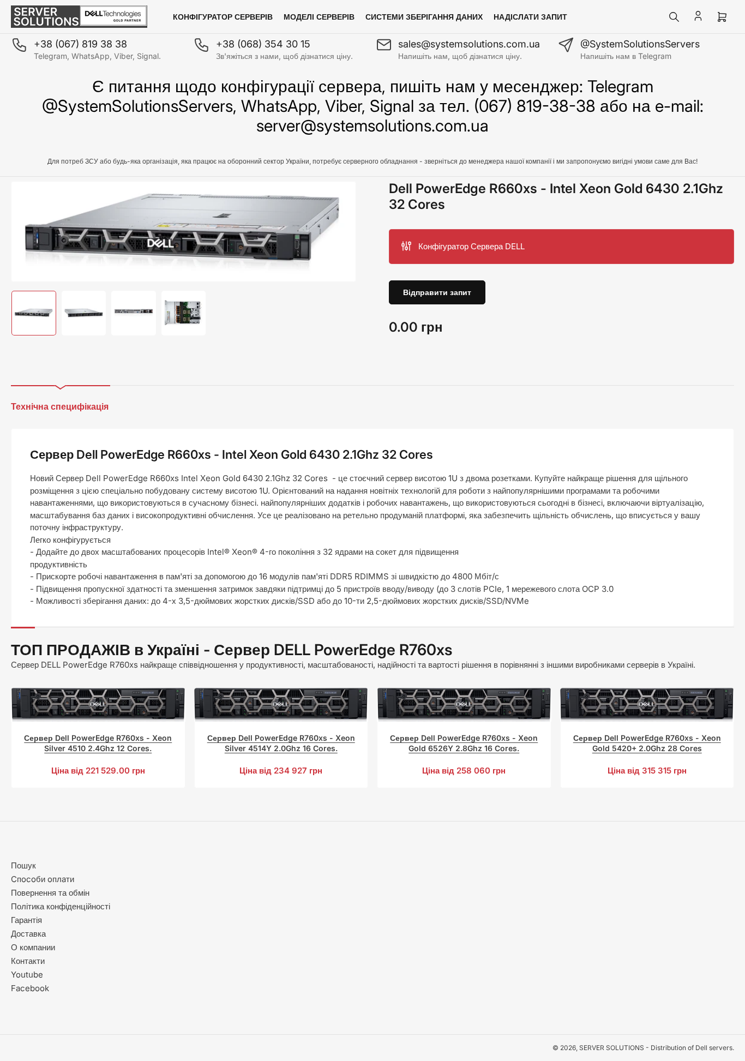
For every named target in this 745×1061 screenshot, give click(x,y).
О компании (33, 947)
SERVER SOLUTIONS (611, 1048)
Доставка (28, 933)
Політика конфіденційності (60, 906)
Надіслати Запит (530, 16)
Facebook (30, 988)
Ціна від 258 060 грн (464, 770)
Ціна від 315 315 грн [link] (647, 770)
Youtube (27, 974)
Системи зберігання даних (424, 16)
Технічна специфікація (60, 406)
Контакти (28, 961)
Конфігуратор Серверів (223, 16)
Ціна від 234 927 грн (280, 770)
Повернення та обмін (50, 893)
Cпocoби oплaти (42, 879)
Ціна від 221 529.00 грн (98, 770)
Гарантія (26, 920)
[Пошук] (674, 17)
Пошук (23, 865)
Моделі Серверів (319, 16)
